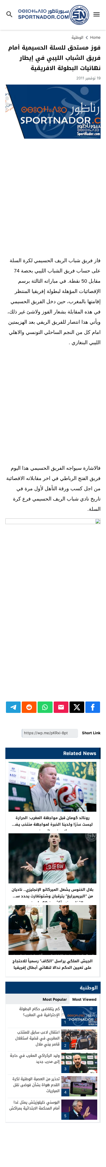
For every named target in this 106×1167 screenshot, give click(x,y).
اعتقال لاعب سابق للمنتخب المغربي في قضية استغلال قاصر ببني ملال (37, 1038)
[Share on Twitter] (77, 707)
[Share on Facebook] (93, 707)
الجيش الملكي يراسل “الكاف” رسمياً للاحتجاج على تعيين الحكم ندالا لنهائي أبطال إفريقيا (52, 964)
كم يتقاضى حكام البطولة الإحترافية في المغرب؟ (39, 1011)
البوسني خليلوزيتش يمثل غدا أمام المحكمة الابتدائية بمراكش (34, 1105)
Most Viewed (84, 999)
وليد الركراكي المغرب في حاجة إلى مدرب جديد (35, 1058)
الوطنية (77, 37)
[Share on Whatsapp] (45, 707)
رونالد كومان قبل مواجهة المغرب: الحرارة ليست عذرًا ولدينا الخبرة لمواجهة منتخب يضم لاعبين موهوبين (52, 824)
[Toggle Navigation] (97, 15)
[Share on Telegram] (13, 707)
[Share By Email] (61, 707)
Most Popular (55, 999)
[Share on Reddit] (29, 707)
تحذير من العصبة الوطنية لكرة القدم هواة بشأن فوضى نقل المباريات (36, 1084)
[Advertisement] (53, 197)
